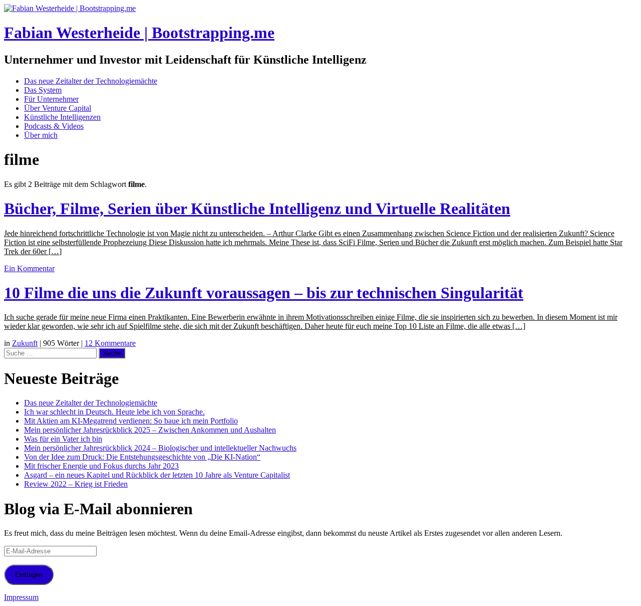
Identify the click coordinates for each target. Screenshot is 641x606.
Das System (43, 90)
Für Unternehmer (51, 99)
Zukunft (25, 343)
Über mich (41, 135)
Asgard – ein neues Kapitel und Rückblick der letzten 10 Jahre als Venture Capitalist (157, 475)
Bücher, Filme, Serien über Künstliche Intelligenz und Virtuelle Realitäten (257, 208)
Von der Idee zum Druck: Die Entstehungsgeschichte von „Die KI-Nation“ (142, 457)
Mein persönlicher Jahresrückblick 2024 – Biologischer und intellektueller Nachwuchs (160, 448)
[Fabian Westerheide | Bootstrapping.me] (70, 8)
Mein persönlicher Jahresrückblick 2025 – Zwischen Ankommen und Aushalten (150, 430)
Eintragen (29, 574)
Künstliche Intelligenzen (62, 117)
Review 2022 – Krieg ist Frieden (76, 484)
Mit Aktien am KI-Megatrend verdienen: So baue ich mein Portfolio (131, 421)
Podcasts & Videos (54, 126)
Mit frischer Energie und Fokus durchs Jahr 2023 (101, 466)
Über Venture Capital (57, 108)
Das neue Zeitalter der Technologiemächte (90, 81)
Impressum (21, 597)
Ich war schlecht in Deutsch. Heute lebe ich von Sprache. (114, 412)
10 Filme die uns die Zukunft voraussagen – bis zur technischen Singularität (263, 293)
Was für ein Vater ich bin (63, 439)
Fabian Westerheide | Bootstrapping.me (139, 33)
